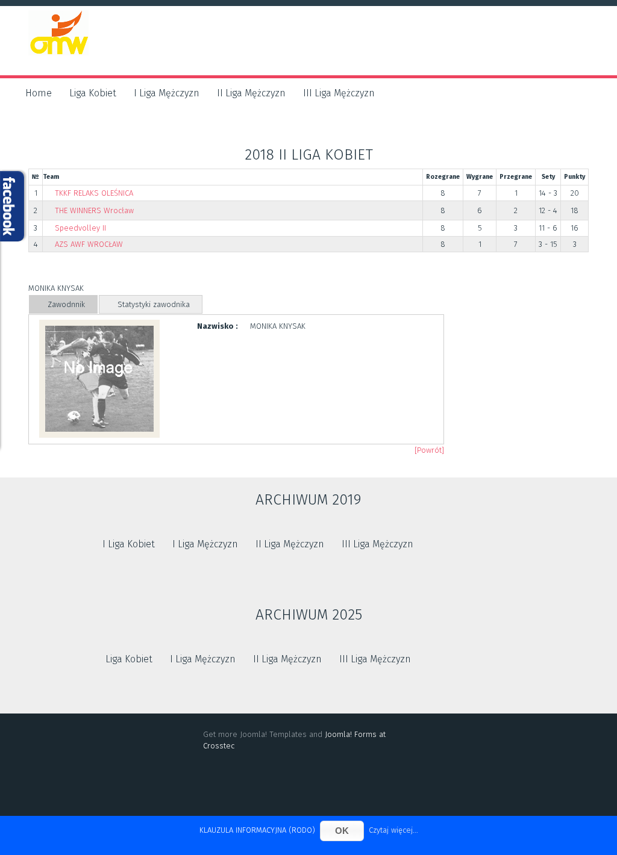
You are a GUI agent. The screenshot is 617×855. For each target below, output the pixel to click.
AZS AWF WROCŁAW (89, 244)
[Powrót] (429, 450)
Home (38, 93)
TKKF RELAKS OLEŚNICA (94, 192)
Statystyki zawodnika (153, 304)
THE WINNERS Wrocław (94, 210)
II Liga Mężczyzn (251, 93)
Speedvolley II (80, 227)
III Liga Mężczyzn (339, 93)
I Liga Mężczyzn (166, 93)
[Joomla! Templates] (308, 785)
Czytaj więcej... (393, 830)
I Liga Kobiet (128, 544)
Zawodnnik (66, 304)
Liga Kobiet (92, 93)
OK (342, 830)
